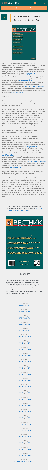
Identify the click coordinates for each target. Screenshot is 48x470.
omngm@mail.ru (30, 74)
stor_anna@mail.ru (17, 92)
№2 (23, 305)
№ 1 (20, 337)
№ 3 (26, 343)
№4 (29, 305)
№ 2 (23, 343)
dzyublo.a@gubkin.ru (25, 80)
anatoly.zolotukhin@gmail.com (34, 86)
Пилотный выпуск (20, 462)
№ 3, (26, 337)
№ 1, (20, 305)
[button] (35, 3)
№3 (26, 305)
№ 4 (29, 337)
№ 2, (23, 337)
